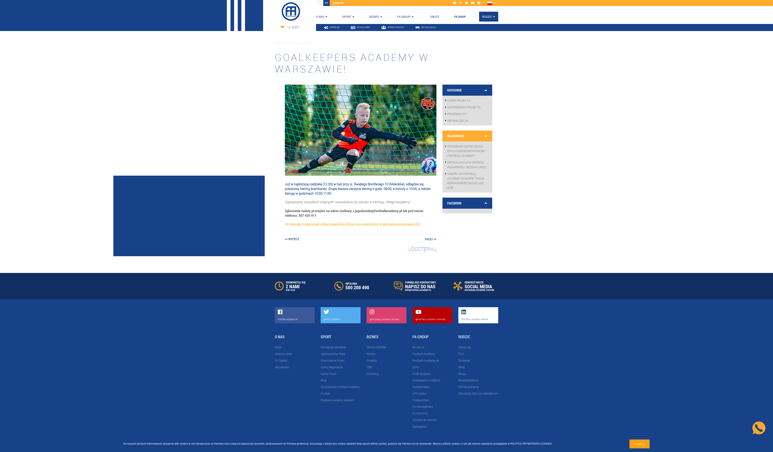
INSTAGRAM (470, 289)
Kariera (371, 354)
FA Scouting (420, 413)
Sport (346, 17)
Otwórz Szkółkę (376, 347)
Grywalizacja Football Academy (340, 387)
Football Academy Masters (337, 400)
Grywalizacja (457, 120)
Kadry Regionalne (332, 367)
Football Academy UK (425, 360)
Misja (278, 347)
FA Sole (325, 393)
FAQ (461, 354)
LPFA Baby (419, 393)
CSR (369, 367)
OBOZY (434, 17)
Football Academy (423, 354)
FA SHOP (460, 17)
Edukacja (464, 360)
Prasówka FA (456, 114)
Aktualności (282, 367)
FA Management (422, 406)
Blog (323, 380)
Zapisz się (464, 347)
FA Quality (281, 360)
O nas (320, 17)
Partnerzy (373, 374)
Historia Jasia (283, 354)
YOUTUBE (490, 289)
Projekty (372, 360)
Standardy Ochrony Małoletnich (478, 393)
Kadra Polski (328, 374)
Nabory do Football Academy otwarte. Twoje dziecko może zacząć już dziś (465, 181)
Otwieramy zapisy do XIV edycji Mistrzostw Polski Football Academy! (466, 151)
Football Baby (421, 387)
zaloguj (337, 2)
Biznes (374, 17)
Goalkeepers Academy (426, 380)
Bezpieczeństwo (468, 380)
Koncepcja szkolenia (333, 347)
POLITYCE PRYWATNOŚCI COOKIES (531, 443)
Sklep (461, 367)
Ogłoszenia (419, 426)
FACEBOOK (480, 289)
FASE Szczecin (421, 374)
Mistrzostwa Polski (332, 360)
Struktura (418, 347)
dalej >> (430, 239)
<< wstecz (292, 239)
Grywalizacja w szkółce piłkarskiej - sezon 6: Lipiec (467, 164)
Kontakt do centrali (424, 420)
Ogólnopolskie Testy (333, 354)
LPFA (415, 367)
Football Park (420, 400)
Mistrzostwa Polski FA (464, 107)
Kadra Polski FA (458, 100)
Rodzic (487, 17)
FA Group (403, 17)
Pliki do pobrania (468, 387)
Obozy (462, 374)
